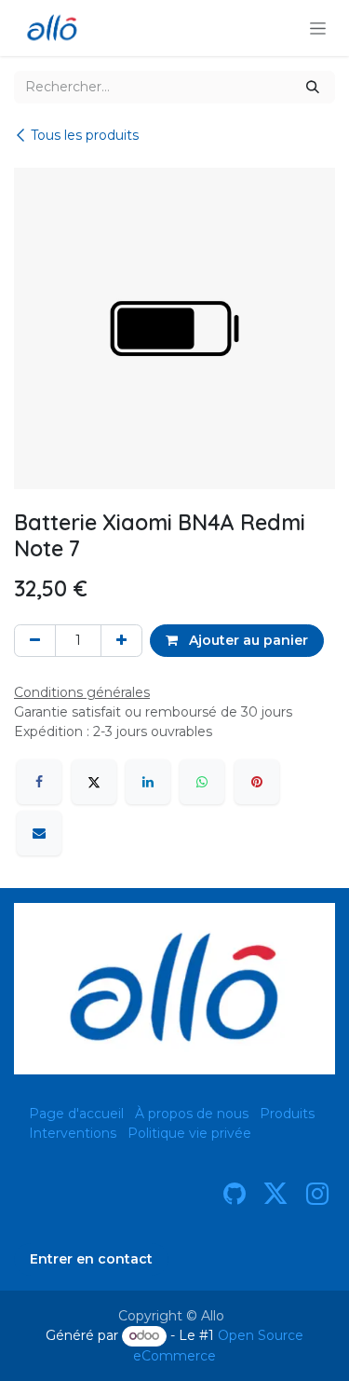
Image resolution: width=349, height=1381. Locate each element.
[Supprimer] (35, 640)
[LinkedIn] (148, 781)
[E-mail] (39, 833)
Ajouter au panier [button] (246, 640)
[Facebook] (39, 781)
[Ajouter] (121, 640)
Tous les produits (85, 135)
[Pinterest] (257, 781)
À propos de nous (191, 1113)
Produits (287, 1113)
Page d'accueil (76, 1113)
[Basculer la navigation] (318, 28)
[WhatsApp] (202, 781)
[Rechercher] (312, 87)
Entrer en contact (91, 1259)
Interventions (72, 1133)
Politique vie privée (189, 1133)
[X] (94, 781)
